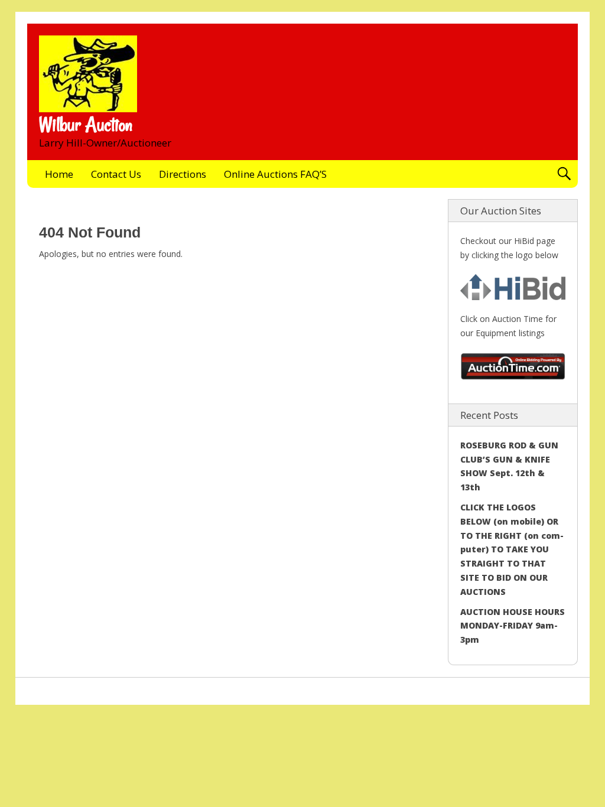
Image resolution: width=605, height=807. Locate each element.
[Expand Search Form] (564, 174)
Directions (182, 174)
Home (59, 174)
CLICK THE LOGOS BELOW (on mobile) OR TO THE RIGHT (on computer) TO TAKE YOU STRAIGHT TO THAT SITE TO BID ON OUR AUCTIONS (512, 549)
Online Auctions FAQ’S (275, 174)
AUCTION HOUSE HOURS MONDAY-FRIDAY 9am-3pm (512, 626)
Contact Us (116, 174)
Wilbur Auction (85, 124)
